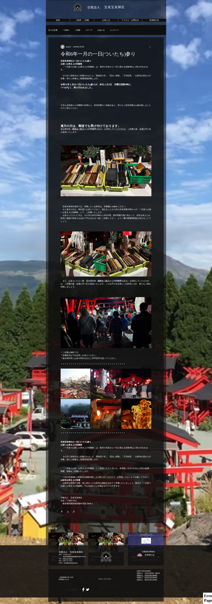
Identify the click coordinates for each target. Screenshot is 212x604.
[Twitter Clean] (87, 589)
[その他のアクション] (149, 46)
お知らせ (101, 30)
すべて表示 (159, 528)
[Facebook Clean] (83, 589)
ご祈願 (77, 30)
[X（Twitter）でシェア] (68, 511)
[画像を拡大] (83, 254)
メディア (89, 30)
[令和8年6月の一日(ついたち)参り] (106, 542)
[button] (130, 20)
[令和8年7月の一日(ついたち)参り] (66, 542)
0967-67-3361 (68, 559)
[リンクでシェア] (74, 511)
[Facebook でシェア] (62, 511)
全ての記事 (53, 30)
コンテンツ (114, 30)
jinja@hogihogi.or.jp (70, 563)
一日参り (66, 30)
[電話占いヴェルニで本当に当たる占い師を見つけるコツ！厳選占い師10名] (146, 542)
